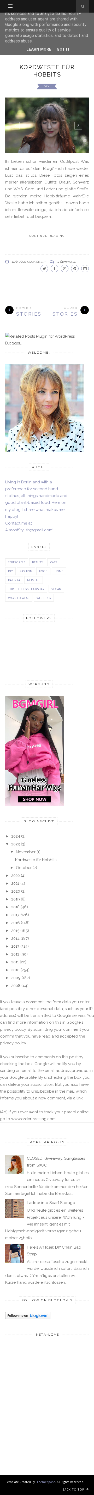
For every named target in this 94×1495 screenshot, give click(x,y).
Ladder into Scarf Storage (51, 1202)
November (26, 852)
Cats (53, 562)
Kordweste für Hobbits (35, 859)
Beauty (37, 562)
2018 (15, 907)
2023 (15, 844)
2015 (15, 930)
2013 (15, 946)
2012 (15, 954)
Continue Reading (47, 236)
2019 (15, 899)
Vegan (56, 589)
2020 (15, 891)
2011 (15, 962)
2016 (15, 922)
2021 (15, 883)
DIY (47, 86)
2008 (15, 985)
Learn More (38, 49)
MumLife (33, 580)
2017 (15, 915)
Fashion (26, 571)
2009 (16, 977)
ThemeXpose (46, 1482)
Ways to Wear (19, 598)
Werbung (44, 598)
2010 (15, 970)
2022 (15, 875)
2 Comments (66, 261)
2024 (15, 836)
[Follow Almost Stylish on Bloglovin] (27, 1318)
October (24, 867)
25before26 (16, 562)
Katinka (14, 580)
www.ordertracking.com (33, 1118)
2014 (15, 938)
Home (59, 571)
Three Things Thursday (26, 589)
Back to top (73, 1489)
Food (43, 571)
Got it (63, 49)
